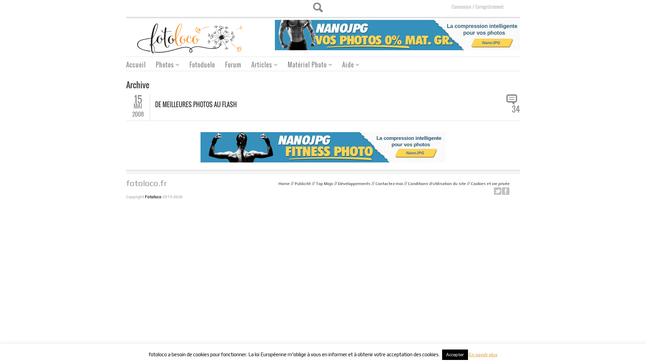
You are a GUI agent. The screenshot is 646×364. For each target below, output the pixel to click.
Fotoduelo (202, 64)
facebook (505, 191)
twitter (497, 191)
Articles (259, 65)
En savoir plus (483, 354)
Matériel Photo (305, 65)
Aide (345, 65)
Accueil (136, 64)
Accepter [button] (455, 354)
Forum (233, 64)
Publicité (303, 183)
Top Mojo (324, 183)
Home (284, 183)
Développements (354, 183)
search (318, 7)
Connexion (461, 6)
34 (516, 109)
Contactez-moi (389, 183)
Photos (162, 65)
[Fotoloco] (190, 38)
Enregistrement (489, 6)
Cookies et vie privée (490, 183)
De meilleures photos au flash (196, 104)
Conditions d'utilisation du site (437, 183)
